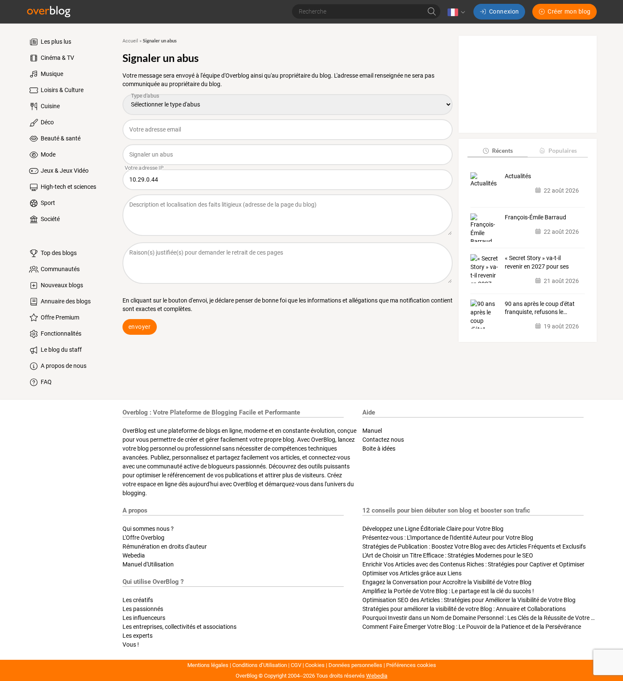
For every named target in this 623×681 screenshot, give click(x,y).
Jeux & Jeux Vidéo (64, 170)
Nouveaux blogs (61, 285)
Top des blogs (58, 252)
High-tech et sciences (67, 186)
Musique (51, 73)
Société (49, 219)
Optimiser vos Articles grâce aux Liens (412, 573)
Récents (502, 150)
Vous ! (130, 644)
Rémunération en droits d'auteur (164, 546)
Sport (47, 202)
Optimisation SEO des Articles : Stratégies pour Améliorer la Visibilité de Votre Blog (469, 600)
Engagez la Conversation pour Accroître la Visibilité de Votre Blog (446, 582)
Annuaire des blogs (65, 301)
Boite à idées (378, 448)
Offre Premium (59, 317)
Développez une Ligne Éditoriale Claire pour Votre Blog (432, 528)
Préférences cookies (411, 665)
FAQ (45, 381)
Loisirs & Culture (61, 90)
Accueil (130, 41)
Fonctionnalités (60, 333)
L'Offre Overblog (143, 537)
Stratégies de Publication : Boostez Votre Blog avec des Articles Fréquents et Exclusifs (474, 546)
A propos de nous (62, 365)
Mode (47, 154)
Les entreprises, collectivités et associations (179, 626)
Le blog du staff (60, 349)
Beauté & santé (60, 138)
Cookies (315, 665)
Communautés (59, 269)
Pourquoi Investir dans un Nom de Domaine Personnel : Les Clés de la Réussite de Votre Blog (482, 617)
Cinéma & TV (56, 57)
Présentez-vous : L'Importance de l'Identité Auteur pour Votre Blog (447, 537)
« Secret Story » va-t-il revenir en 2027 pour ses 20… (537, 263)
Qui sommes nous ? (148, 528)
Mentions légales (207, 665)
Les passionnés (142, 608)
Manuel (372, 430)
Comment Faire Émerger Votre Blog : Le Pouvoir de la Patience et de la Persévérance (471, 626)
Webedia (133, 555)
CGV (296, 665)
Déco (46, 122)
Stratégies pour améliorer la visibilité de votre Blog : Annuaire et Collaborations (464, 608)
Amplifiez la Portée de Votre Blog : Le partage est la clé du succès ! (448, 591)
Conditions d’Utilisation (259, 665)
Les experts (137, 635)
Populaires (562, 150)
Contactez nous (383, 439)
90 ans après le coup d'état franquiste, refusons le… (540, 307)
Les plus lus (55, 41)
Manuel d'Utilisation (148, 564)
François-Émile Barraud (535, 217)
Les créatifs (137, 600)
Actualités (518, 176)
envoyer (139, 326)
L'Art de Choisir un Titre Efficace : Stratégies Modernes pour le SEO (447, 555)
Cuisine (49, 106)
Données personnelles (355, 665)
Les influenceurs (143, 617)
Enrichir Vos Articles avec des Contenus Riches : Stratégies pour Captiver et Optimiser (473, 564)
